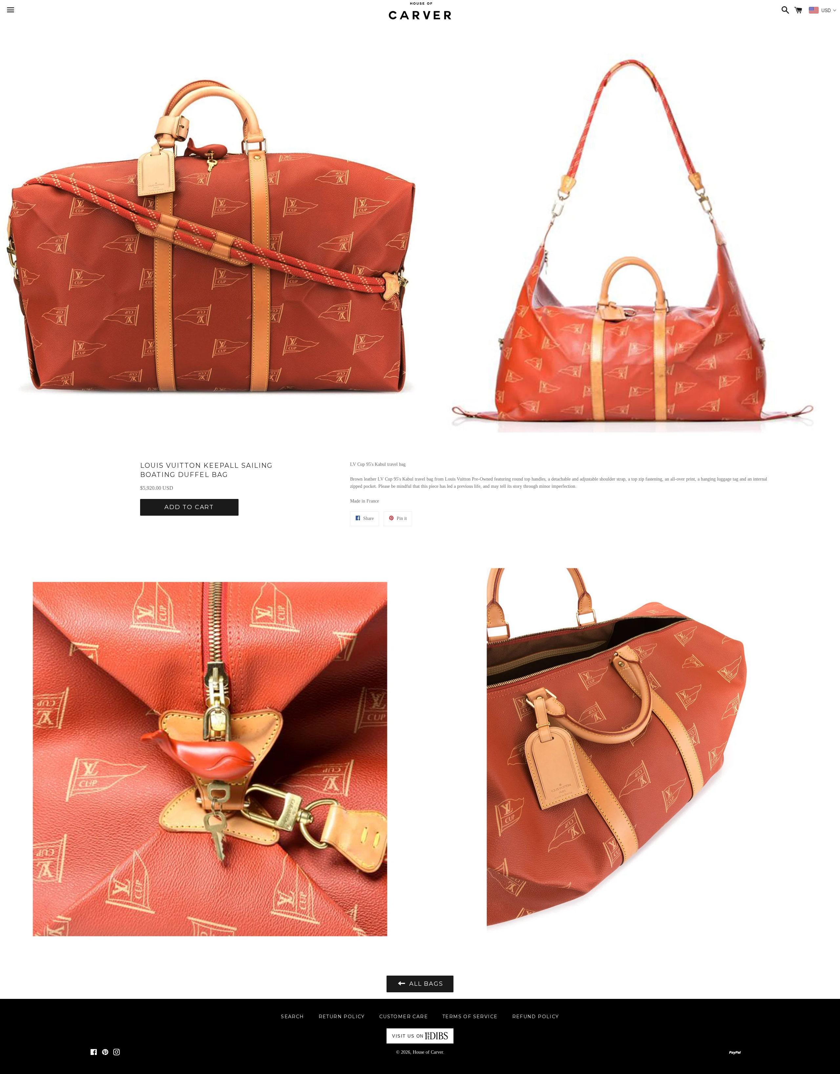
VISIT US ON (408, 1036)
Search (292, 1017)
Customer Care (403, 1017)
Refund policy (535, 1017)
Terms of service (469, 1017)
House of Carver (428, 1052)
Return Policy (342, 1017)
